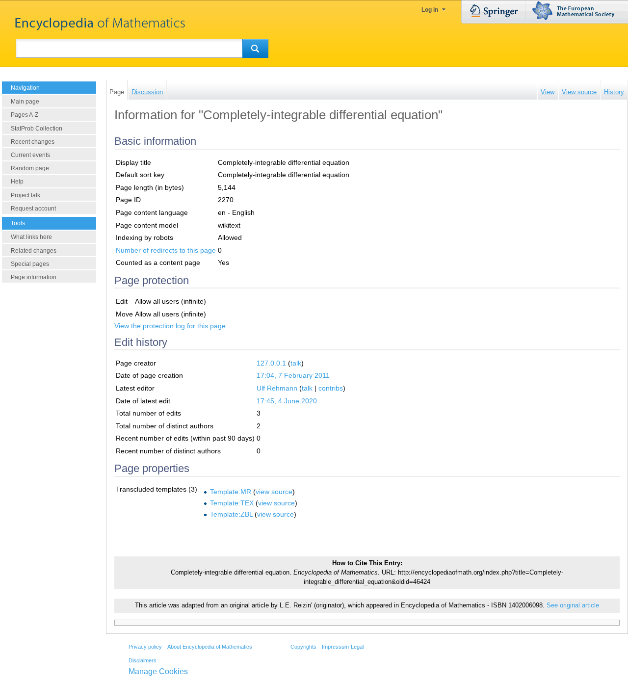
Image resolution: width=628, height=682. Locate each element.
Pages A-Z (24, 114)
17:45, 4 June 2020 (287, 401)
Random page (30, 168)
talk (295, 363)
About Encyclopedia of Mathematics (209, 647)
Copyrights (303, 647)
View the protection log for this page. (171, 326)
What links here (31, 237)
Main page (25, 101)
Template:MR (230, 492)
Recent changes (32, 141)
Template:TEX (232, 503)
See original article (573, 605)
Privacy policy (145, 647)
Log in (429, 9)
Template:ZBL (231, 514)
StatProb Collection (36, 128)
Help (17, 181)
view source (274, 492)
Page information (33, 277)
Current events (30, 155)
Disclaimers (143, 660)
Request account (33, 208)
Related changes (33, 250)
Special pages (30, 264)
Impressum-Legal (343, 647)
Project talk (25, 195)
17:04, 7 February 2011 (293, 375)
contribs (330, 388)
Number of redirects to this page (166, 250)
